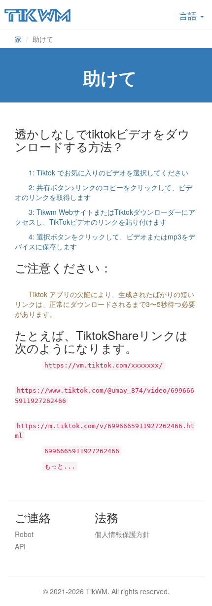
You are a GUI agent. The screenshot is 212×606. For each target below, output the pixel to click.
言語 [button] (189, 15)
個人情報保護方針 (122, 534)
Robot (24, 534)
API (20, 546)
